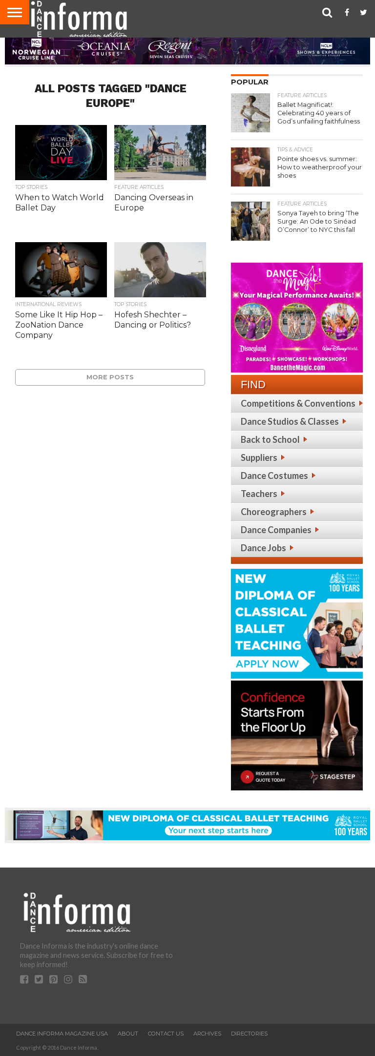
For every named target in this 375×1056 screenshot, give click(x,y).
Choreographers (274, 511)
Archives (207, 1033)
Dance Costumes (274, 475)
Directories (249, 1033)
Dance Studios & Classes (290, 421)
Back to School (270, 439)
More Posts (110, 377)
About (128, 1033)
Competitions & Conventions (298, 403)
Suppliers (259, 457)
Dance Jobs (263, 547)
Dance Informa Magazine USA (62, 1033)
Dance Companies (276, 529)
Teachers (259, 493)
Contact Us (166, 1033)
